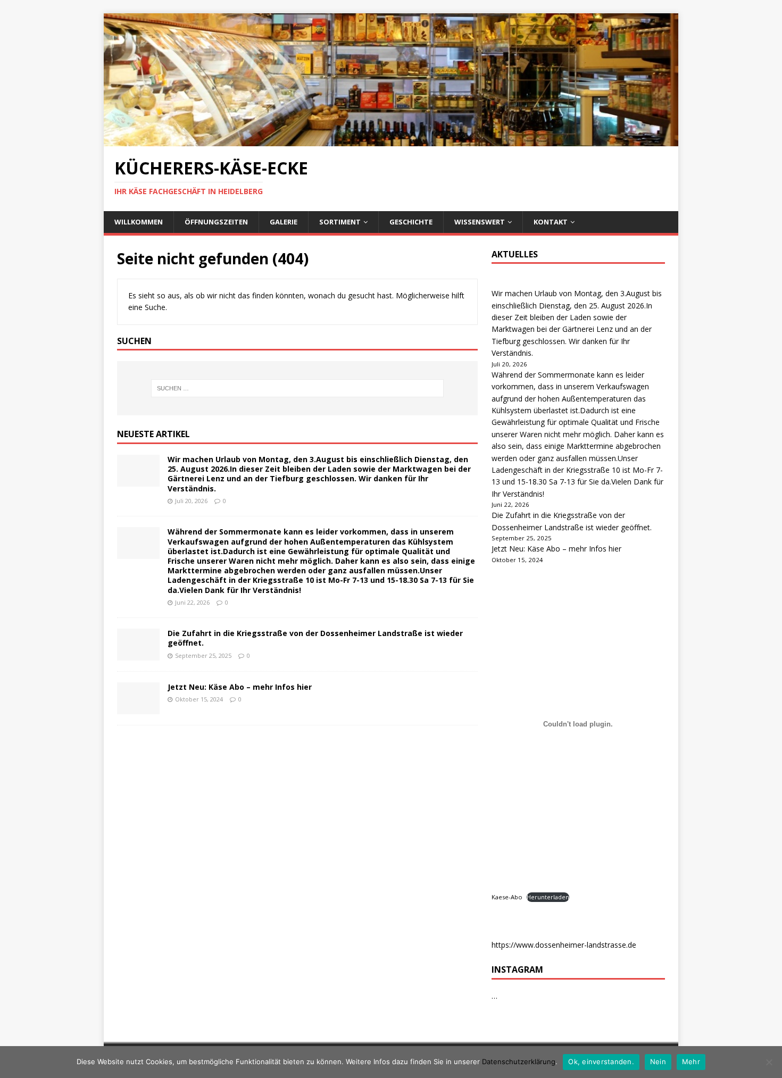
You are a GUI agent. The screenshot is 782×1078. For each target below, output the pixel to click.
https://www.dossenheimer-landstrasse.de (564, 945)
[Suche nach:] (297, 388)
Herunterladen (548, 897)
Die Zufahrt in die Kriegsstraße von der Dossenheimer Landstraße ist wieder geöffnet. (315, 638)
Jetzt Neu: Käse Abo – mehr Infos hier (240, 687)
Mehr (691, 1061)
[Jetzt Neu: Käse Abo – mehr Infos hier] (138, 708)
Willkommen (138, 222)
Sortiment (340, 222)
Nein (658, 1061)
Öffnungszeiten (216, 222)
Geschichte (410, 222)
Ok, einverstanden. (601, 1061)
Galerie (283, 222)
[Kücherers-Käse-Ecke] (391, 140)
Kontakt (551, 222)
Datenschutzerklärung (518, 1061)
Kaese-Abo (507, 897)
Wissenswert (479, 222)
